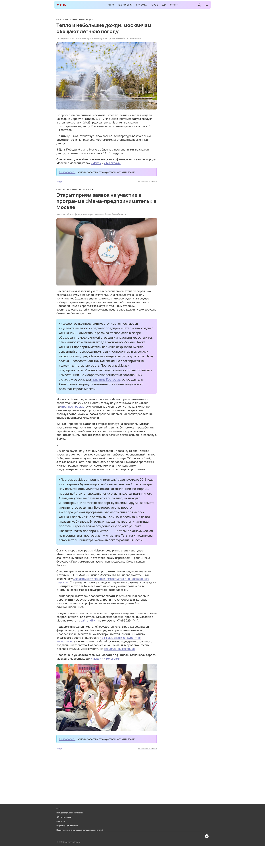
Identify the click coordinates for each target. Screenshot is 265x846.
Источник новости (147, 181)
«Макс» (96, 163)
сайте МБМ (88, 620)
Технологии (125, 5)
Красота (141, 5)
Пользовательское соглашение (70, 813)
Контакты (60, 821)
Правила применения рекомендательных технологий (79, 830)
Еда (164, 5)
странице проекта (72, 406)
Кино (111, 5)
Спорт (174, 5)
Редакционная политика (67, 826)
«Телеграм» (112, 163)
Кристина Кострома (105, 379)
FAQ (58, 808)
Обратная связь (63, 817)
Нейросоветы (67, 172)
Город (154, 5)
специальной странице (119, 649)
